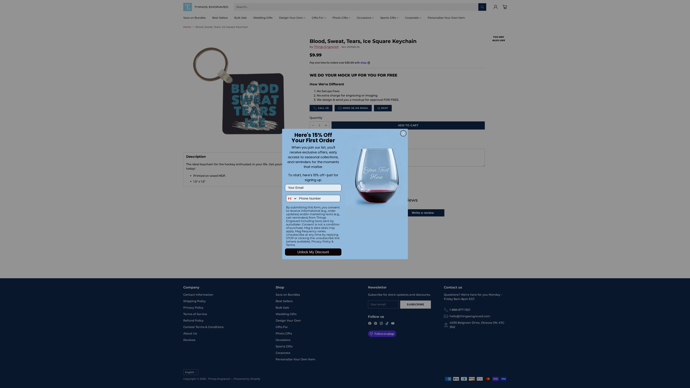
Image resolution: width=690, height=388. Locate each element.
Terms (290, 245)
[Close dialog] (403, 133)
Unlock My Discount (313, 252)
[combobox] (291, 198)
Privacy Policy (321, 241)
